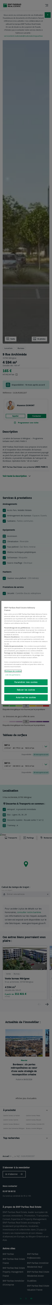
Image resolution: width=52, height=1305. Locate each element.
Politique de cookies (13, 671)
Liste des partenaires (12, 675)
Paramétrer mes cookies (26, 682)
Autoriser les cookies (26, 698)
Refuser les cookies (26, 690)
